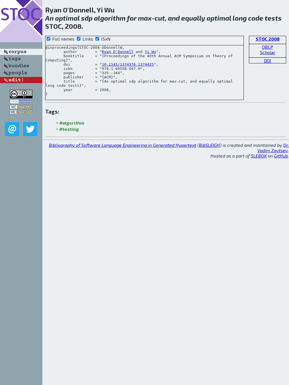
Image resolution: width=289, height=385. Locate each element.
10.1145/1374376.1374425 (128, 64)
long (240, 18)
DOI (267, 60)
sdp (87, 18)
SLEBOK (259, 155)
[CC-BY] (21, 96)
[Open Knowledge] (21, 102)
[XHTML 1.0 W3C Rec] (21, 107)
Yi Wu (150, 52)
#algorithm (71, 122)
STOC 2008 (268, 38)
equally (193, 18)
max (145, 18)
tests (273, 18)
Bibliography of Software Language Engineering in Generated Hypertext (122, 145)
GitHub (281, 155)
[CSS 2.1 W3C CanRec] (21, 118)
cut (160, 18)
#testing (69, 129)
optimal (67, 18)
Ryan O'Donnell (117, 52)
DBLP (267, 47)
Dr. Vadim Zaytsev (273, 147)
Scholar (267, 52)
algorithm (110, 18)
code (255, 18)
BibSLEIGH (209, 145)
